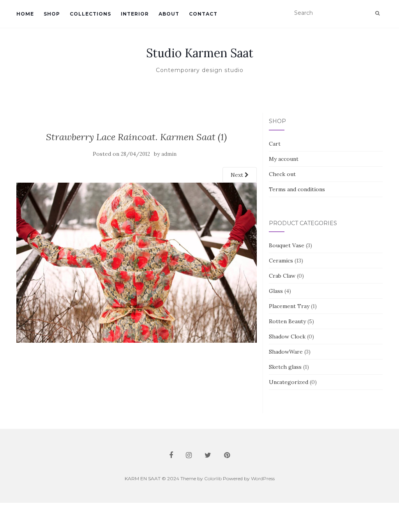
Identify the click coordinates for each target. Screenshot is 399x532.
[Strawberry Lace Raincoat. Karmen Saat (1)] (136, 262)
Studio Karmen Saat (199, 53)
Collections (90, 14)
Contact (203, 14)
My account (283, 158)
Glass (276, 290)
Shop (52, 14)
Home (25, 14)
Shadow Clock (287, 336)
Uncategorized (288, 382)
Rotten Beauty (287, 321)
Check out (282, 174)
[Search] (377, 13)
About (169, 14)
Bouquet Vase (286, 245)
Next (238, 174)
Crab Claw (282, 275)
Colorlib (213, 478)
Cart (275, 143)
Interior (135, 14)
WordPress (263, 478)
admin (169, 154)
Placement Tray (289, 306)
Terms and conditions (297, 189)
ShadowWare (286, 351)
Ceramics (281, 260)
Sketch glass (285, 366)
